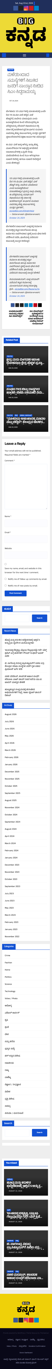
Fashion (8, 962)
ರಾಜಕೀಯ (9, 1063)
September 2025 (12, 793)
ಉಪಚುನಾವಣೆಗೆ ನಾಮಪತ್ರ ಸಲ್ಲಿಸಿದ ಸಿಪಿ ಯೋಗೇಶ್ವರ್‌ (16, 314)
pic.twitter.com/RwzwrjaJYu (27, 289)
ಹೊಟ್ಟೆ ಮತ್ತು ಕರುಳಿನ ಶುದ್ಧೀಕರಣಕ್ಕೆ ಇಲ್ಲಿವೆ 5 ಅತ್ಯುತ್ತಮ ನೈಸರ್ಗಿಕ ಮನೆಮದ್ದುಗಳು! (22, 641)
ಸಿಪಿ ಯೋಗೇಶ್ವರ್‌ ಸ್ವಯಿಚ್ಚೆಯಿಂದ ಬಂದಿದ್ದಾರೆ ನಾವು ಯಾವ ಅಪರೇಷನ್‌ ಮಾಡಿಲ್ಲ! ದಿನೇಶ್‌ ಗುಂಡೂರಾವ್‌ (35, 317)
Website (8, 548)
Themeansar (44, 1333)
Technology (10, 991)
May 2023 (9, 908)
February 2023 (11, 922)
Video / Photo (11, 998)
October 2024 (11, 814)
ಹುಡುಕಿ (7, 608)
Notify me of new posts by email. (22, 586)
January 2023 (11, 929)
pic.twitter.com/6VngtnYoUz (21, 211)
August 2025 (10, 800)
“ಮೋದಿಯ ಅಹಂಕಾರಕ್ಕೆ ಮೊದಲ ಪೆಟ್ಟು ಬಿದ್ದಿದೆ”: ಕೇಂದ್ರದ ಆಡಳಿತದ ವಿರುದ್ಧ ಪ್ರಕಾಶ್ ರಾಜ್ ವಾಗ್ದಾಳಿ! (25, 422)
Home (7, 970)
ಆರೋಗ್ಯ (8, 1005)
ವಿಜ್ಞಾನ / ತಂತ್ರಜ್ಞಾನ (13, 1084)
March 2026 (10, 750)
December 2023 (12, 865)
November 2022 (12, 936)
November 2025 (12, 779)
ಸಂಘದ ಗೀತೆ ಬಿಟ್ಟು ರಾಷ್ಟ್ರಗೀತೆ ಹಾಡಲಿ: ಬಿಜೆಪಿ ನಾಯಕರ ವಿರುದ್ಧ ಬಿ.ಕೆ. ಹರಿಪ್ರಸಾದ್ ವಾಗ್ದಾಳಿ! (25, 393)
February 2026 (12, 757)
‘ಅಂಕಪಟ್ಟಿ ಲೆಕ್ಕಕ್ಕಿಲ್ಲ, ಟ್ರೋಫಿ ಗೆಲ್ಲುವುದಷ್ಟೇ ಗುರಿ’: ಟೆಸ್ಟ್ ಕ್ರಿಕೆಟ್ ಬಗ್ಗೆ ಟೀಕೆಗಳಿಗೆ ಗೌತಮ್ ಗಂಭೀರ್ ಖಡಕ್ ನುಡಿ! (26, 653)
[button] (44, 55)
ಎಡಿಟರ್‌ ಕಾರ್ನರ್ (12, 1013)
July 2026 (9, 721)
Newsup (34, 1333)
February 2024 (12, 850)
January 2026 (11, 764)
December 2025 (12, 771)
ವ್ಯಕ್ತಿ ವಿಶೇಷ (9, 1099)
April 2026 (9, 743)
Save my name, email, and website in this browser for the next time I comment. (23, 570)
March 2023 (10, 915)
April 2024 (9, 836)
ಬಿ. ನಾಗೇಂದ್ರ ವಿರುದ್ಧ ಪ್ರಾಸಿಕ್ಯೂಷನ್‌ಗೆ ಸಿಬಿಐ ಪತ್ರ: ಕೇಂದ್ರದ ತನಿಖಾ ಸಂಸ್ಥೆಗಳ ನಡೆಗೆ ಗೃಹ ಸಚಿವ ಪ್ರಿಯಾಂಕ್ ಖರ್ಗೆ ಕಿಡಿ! (24, 666)
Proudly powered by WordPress (14, 1333)
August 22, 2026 (15, 1191)
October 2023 (11, 879)
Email (8, 532)
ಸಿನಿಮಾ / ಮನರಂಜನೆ (26, 415)
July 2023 (9, 893)
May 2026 (9, 736)
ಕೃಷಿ (6, 1020)
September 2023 (12, 886)
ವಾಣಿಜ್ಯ (8, 1077)
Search (39, 618)
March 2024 (10, 843)
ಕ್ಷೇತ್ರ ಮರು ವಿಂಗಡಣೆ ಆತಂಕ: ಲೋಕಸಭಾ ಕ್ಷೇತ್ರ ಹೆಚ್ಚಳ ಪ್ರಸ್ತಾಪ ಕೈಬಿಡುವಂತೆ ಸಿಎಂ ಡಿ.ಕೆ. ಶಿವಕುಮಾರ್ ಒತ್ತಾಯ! (25, 365)
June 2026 (10, 728)
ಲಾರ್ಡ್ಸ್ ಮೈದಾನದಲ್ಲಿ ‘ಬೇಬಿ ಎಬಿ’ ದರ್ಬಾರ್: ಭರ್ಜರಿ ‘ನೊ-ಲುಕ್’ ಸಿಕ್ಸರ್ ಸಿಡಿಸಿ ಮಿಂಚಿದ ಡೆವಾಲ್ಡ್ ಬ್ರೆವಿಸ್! (26, 1361)
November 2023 (12, 872)
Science (8, 984)
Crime (7, 955)
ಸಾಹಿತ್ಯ (8, 1106)
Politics (10, 70)
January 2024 (11, 857)
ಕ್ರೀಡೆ (7, 1027)
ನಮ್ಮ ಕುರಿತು (10, 1041)
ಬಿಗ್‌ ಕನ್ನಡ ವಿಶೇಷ (12, 1056)
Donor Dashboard (26, 1352)
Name (8, 516)
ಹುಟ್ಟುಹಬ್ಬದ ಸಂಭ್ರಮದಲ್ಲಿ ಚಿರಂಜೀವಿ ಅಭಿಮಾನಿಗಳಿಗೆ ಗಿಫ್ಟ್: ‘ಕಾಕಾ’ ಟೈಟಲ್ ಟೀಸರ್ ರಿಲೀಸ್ (23, 692)
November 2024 (12, 807)
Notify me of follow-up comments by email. (27, 579)
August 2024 (11, 829)
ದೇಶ (16, 415)
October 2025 (11, 786)
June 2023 (9, 900)
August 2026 (11, 714)
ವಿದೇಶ (7, 1091)
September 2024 (12, 822)
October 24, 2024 (17, 218)
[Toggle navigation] (24, 55)
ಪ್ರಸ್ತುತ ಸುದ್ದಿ (10, 1048)
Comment (10, 461)
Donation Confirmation (37, 1346)
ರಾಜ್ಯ (7, 1070)
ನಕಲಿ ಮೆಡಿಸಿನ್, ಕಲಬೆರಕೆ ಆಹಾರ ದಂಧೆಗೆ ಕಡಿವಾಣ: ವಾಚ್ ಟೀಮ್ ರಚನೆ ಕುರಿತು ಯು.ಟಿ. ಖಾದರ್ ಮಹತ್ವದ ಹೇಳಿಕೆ (23, 679)
